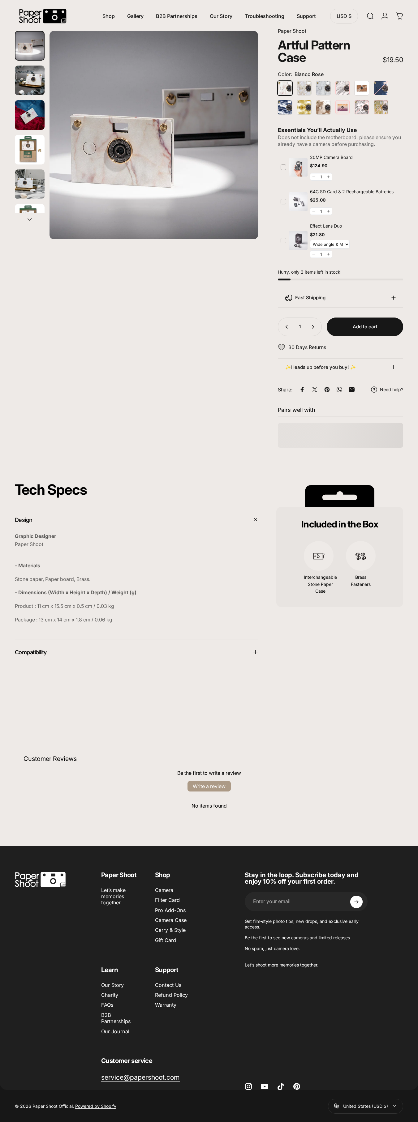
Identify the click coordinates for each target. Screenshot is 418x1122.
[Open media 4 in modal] (154, 135)
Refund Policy (171, 995)
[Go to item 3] (30, 219)
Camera (164, 890)
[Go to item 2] (30, 184)
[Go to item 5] (30, 80)
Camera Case (171, 920)
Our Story (112, 985)
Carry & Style (170, 930)
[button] (313, 176)
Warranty (165, 1005)
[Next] (242, 145)
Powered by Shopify (95, 1106)
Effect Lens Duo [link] (326, 225)
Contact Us (168, 985)
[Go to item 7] (30, 149)
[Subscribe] (356, 902)
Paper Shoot (292, 31)
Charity (109, 995)
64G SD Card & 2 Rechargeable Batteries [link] (352, 191)
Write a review (209, 786)
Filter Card (167, 900)
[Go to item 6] (30, 115)
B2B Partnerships (116, 1018)
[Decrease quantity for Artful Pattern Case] (285, 327)
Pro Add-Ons (170, 910)
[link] (298, 167)
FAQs (107, 1005)
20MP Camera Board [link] (331, 157)
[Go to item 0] (30, 46)
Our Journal (115, 1031)
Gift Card (165, 940)
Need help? (391, 389)
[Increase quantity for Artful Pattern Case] (314, 327)
